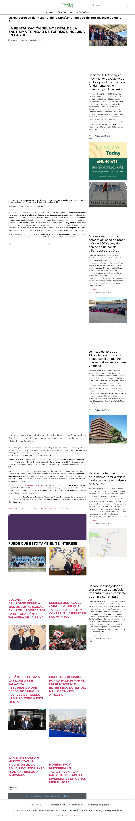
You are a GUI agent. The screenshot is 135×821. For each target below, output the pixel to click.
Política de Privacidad (43, 810)
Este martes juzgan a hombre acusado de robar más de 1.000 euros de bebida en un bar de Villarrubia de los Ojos (107, 243)
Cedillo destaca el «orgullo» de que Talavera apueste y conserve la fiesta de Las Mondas (67, 610)
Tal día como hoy (65, 12)
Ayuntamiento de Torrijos (33, 485)
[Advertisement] (47, 417)
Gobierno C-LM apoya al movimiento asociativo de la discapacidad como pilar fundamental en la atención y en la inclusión (107, 82)
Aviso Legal (61, 810)
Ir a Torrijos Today (83, 12)
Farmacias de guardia (98, 804)
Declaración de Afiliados (80, 810)
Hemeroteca (50, 12)
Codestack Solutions (71, 815)
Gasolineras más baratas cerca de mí (65, 804)
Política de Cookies (22, 810)
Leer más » (93, 133)
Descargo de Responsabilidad (108, 810)
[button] (12, 206)
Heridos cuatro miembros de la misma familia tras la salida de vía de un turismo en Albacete (107, 478)
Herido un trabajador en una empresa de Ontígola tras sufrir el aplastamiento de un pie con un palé (107, 591)
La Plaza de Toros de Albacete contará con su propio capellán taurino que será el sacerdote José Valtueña (107, 359)
